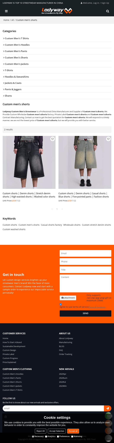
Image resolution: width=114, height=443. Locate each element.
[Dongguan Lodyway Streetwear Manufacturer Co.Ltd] (57, 11)
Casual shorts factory (51, 224)
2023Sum (63, 378)
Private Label (8, 354)
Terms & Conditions (97, 307)
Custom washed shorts (14, 229)
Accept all (73, 431)
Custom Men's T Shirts (12, 390)
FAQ (61, 350)
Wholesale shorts (71, 224)
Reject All (41, 431)
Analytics (52, 436)
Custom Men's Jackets (12, 386)
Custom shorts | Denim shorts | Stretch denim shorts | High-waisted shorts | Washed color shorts (29, 195)
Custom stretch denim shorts (96, 224)
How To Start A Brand (12, 342)
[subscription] (107, 408)
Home (6, 20)
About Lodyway (66, 338)
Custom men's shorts (29, 224)
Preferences (64, 436)
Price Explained (9, 362)
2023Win (63, 386)
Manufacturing (65, 342)
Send (85, 313)
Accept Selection (56, 431)
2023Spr (62, 374)
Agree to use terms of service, (82, 307)
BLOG (61, 346)
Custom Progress (10, 358)
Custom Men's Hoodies (13, 374)
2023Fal (62, 382)
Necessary (39, 436)
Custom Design (9, 350)
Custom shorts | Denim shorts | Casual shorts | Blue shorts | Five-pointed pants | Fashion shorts (83, 195)
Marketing (78, 436)
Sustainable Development (14, 346)
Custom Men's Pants (12, 378)
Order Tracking (65, 354)
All (12, 20)
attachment (69, 298)
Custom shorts (10, 224)
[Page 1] (52, 209)
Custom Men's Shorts (12, 382)
